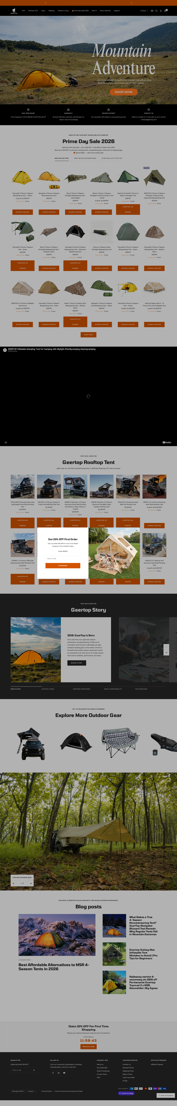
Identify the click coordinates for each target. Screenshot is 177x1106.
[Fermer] (136, 530)
